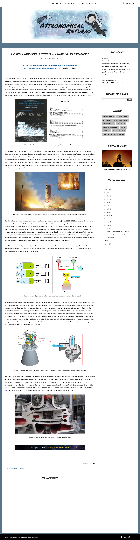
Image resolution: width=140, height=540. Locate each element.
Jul (108, 209)
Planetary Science (121, 120)
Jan (108, 228)
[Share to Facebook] (91, 463)
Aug (108, 206)
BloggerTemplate (33, 537)
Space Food (107, 134)
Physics (124, 127)
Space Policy (119, 134)
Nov (108, 196)
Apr (108, 219)
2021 (106, 189)
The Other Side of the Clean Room (117, 170)
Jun (108, 212)
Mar (108, 222)
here (6, 390)
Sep (108, 202)
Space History (108, 117)
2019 (106, 244)
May (108, 215)
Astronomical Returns (16, 537)
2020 (106, 241)
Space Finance (108, 124)
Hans (105, 75)
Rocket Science (17, 469)
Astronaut (121, 124)
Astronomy (107, 120)
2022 (106, 186)
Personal (106, 131)
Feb (108, 225)
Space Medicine (119, 131)
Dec (108, 193)
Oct (108, 199)
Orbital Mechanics (111, 127)
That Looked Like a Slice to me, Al (118, 232)
